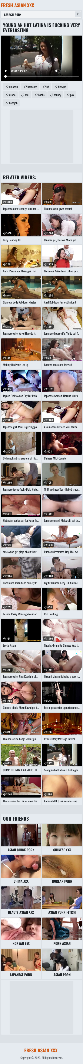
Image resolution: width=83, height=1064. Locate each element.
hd (47, 86)
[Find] (78, 14)
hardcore (32, 86)
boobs (41, 94)
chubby (57, 94)
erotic (12, 94)
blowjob (62, 86)
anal (27, 94)
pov (72, 94)
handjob (13, 103)
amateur (13, 86)
